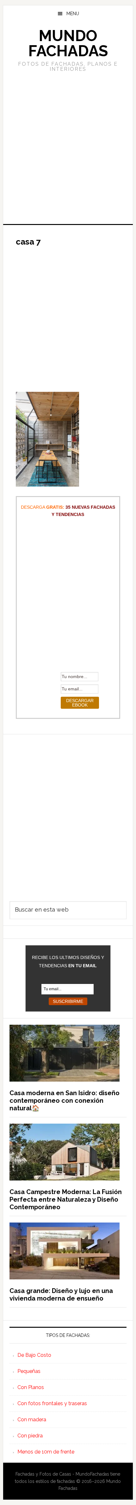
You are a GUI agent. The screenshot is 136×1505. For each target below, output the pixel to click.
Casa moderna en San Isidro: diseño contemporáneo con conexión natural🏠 (64, 1100)
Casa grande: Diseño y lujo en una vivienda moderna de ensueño (61, 1294)
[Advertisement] (68, 147)
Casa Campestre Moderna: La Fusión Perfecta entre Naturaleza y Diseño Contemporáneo (65, 1199)
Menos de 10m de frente (45, 1452)
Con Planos (30, 1387)
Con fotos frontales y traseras (52, 1403)
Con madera (31, 1420)
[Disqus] (68, 813)
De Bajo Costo (34, 1355)
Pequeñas (28, 1371)
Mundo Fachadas (68, 43)
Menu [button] (72, 13)
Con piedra (30, 1436)
